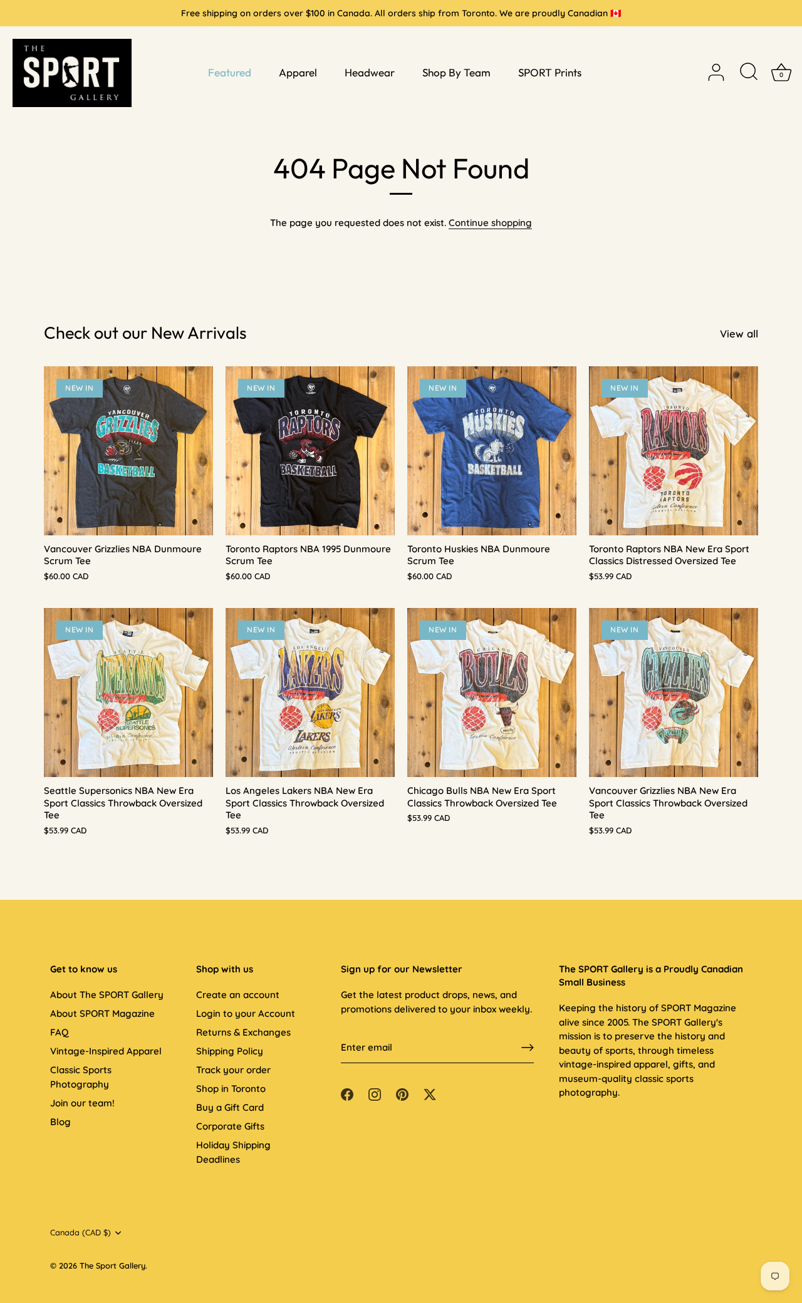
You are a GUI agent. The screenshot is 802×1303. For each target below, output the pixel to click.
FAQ (59, 1032)
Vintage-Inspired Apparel (106, 1051)
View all (739, 333)
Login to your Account (245, 1013)
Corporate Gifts (230, 1126)
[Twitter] (430, 1094)
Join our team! (82, 1103)
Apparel (298, 72)
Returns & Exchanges (243, 1032)
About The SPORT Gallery (107, 995)
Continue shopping (490, 223)
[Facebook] (347, 1094)
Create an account (237, 995)
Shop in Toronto (231, 1088)
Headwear (370, 72)
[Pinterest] (402, 1094)
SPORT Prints (549, 72)
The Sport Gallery (112, 1265)
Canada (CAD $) (80, 1232)
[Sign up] (527, 1047)
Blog (60, 1122)
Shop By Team (456, 72)
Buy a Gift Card (230, 1107)
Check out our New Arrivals (145, 332)
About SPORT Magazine (102, 1013)
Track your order (233, 1070)
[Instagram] (374, 1094)
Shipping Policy (229, 1051)
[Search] (749, 72)
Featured (229, 72)
